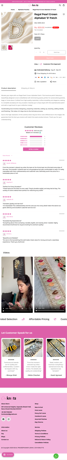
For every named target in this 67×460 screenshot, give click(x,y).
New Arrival (39, 407)
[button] (24, 136)
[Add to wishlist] (64, 14)
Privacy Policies (40, 436)
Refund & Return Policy (43, 439)
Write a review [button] (33, 149)
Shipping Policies (40, 430)
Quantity (37, 48)
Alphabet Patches (23, 9)
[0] (64, 5)
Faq (2, 433)
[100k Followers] (9, 419)
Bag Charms (39, 422)
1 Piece (38, 39)
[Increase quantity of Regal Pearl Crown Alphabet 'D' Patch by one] (44, 52)
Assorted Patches (41, 419)
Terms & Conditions (41, 433)
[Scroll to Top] (64, 450)
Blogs (3, 436)
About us (4, 430)
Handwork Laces (40, 416)
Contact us (5, 439)
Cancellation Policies (42, 442)
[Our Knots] (33, 5)
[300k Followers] (3, 419)
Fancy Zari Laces (40, 413)
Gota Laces (38, 410)
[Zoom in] (29, 16)
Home (13, 9)
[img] (7, 160)
